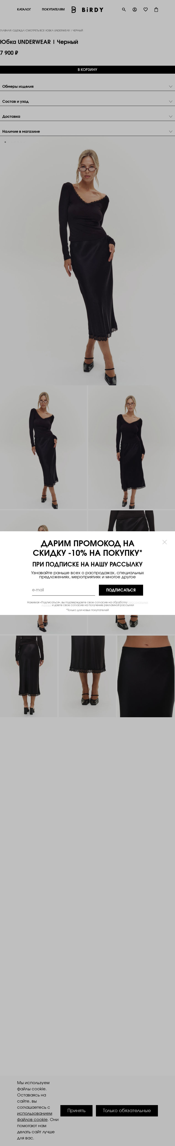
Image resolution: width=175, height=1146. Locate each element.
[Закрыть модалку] (164, 541)
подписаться (121, 590)
